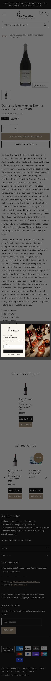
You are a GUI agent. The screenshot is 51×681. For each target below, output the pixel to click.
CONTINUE (13, 351)
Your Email (6, 344)
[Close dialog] (48, 325)
